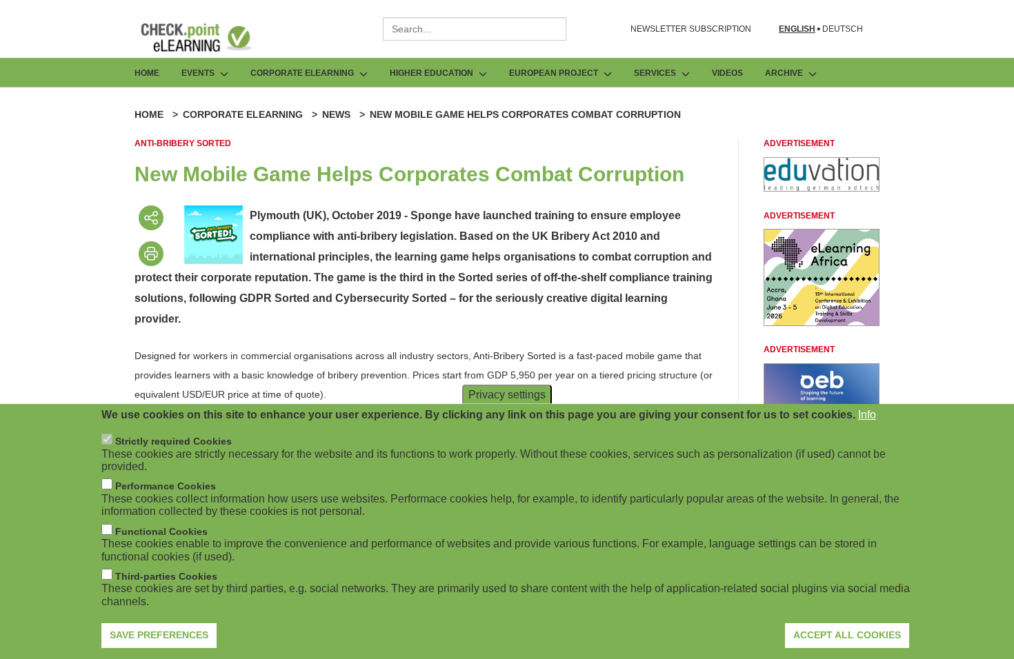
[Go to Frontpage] (206, 37)
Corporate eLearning (243, 114)
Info (867, 414)
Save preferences (159, 634)
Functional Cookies (161, 531)
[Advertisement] (821, 188)
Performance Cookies (165, 485)
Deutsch (842, 29)
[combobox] (474, 29)
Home (147, 73)
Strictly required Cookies (173, 441)
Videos (727, 73)
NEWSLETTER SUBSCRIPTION (690, 29)
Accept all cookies (847, 634)
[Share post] (151, 217)
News (336, 114)
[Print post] (151, 253)
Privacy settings (507, 395)
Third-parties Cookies (166, 576)
